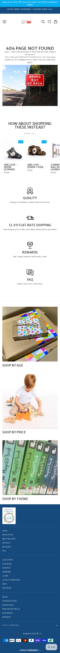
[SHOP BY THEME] (30, 467)
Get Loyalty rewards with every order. (30, 256)
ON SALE (6, 543)
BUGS (4, 597)
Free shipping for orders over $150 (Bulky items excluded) (30, 229)
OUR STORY (7, 560)
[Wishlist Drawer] (49, 22)
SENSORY (6, 617)
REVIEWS (6, 547)
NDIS (4, 584)
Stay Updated (10, 625)
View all (30, 133)
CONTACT (6, 568)
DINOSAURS (7, 605)
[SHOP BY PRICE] (30, 401)
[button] (30, 650)
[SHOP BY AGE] (30, 334)
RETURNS (6, 588)
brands (38, 202)
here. (40, 284)
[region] (30, 3)
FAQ (4, 551)
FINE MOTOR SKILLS (11, 609)
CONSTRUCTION (9, 601)
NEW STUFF (7, 535)
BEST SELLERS (8, 539)
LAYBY (5, 576)
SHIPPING (6, 572)
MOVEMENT (7, 613)
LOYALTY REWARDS (11, 580)
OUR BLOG (7, 564)
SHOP (4, 531)
